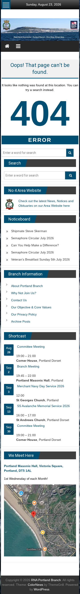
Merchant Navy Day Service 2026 (40, 386)
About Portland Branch (27, 286)
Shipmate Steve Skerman (29, 231)
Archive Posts (20, 321)
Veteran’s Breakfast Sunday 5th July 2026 (40, 259)
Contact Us (19, 300)
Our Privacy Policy (24, 314)
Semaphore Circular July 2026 (32, 238)
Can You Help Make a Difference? (35, 245)
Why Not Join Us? (23, 293)
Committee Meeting (31, 346)
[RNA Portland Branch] (40, 29)
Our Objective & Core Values (31, 307)
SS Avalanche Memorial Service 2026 (43, 406)
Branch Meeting (28, 366)
